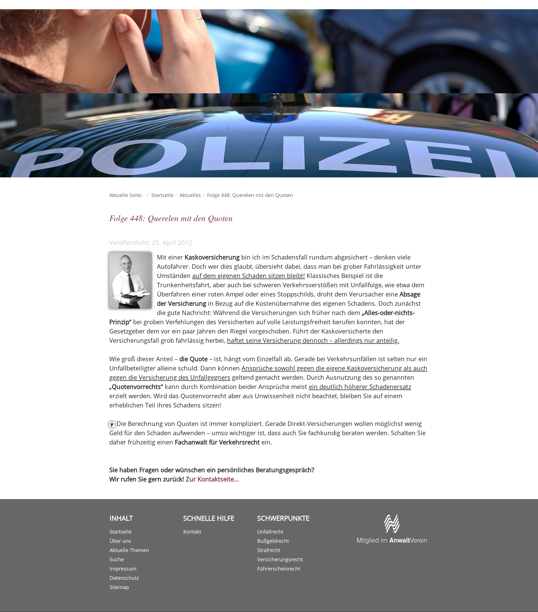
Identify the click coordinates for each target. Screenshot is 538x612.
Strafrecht (268, 550)
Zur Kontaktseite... (212, 479)
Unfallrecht (270, 531)
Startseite (121, 531)
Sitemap (119, 587)
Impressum (123, 568)
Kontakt (192, 531)
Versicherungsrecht (280, 559)
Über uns (120, 540)
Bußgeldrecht (273, 540)
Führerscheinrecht (278, 568)
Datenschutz (124, 577)
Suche (117, 559)
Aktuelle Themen (129, 550)
